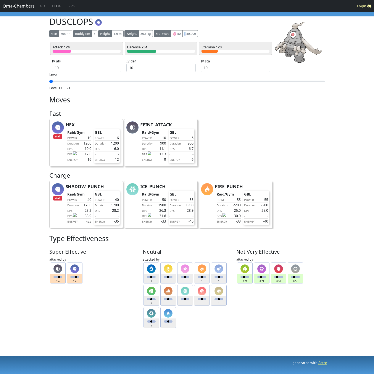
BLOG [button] (57, 6)
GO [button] (43, 6)
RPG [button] (72, 6)
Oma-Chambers (19, 6)
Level (53, 74)
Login (362, 6)
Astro (322, 362)
